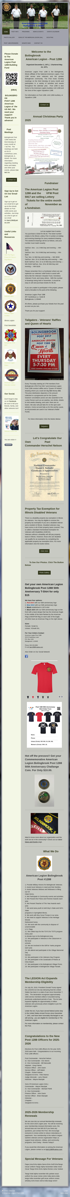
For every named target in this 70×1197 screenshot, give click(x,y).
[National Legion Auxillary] (10, 306)
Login (66, 1191)
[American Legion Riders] (10, 355)
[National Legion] (10, 289)
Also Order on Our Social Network (37, 652)
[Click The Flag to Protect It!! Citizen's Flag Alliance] (10, 247)
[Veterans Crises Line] (11, 423)
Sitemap (12, 1191)
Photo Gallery (44, 573)
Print (6, 1191)
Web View (64, 1193)
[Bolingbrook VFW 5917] (10, 335)
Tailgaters (44, 426)
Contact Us (44, 105)
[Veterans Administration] (10, 269)
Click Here (44, 551)
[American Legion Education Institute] (11, 375)
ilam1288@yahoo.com (54, 1149)
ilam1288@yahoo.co (36, 647)
